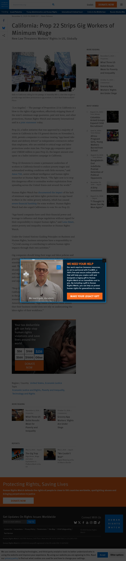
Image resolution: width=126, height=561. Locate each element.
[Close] (104, 260)
